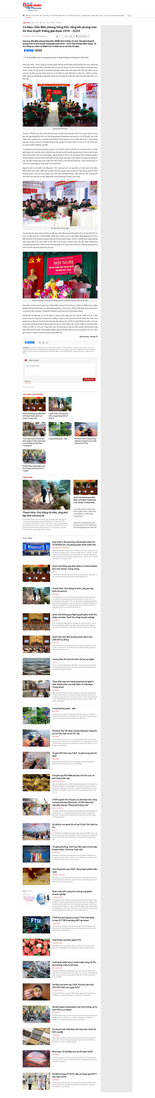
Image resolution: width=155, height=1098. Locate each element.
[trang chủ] (24, 16)
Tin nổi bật (28, 477)
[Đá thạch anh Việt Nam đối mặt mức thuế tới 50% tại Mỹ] (36, 1036)
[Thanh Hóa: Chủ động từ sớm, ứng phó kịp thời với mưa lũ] (60, 404)
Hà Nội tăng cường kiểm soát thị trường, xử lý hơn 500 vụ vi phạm (34, 468)
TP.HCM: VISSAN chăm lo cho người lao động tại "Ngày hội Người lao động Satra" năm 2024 (56, 57)
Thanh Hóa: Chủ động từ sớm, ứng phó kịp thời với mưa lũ (58, 416)
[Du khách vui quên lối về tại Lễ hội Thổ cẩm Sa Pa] (36, 831)
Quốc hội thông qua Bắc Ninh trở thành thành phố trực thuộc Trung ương (34, 416)
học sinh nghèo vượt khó (67, 349)
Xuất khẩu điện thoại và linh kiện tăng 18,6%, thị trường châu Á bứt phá (74, 963)
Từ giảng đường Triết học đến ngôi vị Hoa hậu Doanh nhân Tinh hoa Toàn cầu (74, 848)
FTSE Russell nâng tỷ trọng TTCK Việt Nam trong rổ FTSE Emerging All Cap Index (73, 919)
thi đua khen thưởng (82, 349)
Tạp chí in (107, 15)
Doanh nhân (56, 852)
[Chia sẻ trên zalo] (43, 342)
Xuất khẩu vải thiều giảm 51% (66, 940)
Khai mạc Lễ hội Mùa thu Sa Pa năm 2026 (72, 1051)
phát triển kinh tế (28, 349)
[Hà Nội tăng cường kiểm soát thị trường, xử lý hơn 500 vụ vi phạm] (34, 456)
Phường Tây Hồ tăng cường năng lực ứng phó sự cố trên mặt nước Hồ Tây (85, 441)
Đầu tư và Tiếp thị (57, 808)
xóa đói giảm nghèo (52, 349)
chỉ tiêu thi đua (77, 347)
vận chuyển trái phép (66, 351)
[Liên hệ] (47, 342)
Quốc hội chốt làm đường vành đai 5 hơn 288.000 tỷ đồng (72, 638)
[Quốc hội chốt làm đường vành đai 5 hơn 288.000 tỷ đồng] (36, 644)
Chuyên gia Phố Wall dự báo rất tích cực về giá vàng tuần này (73, 776)
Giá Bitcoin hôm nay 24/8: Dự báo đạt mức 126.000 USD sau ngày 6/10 (73, 986)
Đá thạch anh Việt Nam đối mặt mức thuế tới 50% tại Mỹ (74, 1030)
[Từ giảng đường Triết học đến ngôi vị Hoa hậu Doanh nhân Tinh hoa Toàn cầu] (36, 854)
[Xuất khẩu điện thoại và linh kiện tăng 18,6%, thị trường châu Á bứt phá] (36, 969)
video (101, 15)
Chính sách (55, 620)
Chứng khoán (56, 923)
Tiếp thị (28, 15)
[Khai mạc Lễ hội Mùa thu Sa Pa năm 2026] (36, 1058)
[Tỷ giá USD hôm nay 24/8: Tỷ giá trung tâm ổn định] (36, 760)
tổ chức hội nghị (67, 347)
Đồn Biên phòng (34, 347)
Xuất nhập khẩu (57, 943)
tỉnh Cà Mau (57, 347)
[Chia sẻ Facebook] (28, 50)
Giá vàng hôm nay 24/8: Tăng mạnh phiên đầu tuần (74, 870)
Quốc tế (58, 22)
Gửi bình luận (89, 379)
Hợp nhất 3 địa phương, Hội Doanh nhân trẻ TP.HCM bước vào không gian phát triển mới (85, 525)
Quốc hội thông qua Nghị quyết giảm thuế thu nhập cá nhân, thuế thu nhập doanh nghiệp (74, 616)
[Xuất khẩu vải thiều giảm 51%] (36, 947)
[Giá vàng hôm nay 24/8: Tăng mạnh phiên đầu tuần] (36, 876)
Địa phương (51, 22)
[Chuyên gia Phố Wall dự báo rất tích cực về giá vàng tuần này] (36, 782)
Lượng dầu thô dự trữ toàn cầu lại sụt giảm (73, 659)
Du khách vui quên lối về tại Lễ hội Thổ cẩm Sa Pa (75, 825)
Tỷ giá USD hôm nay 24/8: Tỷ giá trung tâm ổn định (74, 754)
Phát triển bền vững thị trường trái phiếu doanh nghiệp (72, 892)
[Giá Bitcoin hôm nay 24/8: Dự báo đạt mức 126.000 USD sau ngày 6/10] (36, 991)
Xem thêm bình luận (28, 387)
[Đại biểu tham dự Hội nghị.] (60, 203)
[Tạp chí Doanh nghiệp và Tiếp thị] (32, 5)
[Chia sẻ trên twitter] (40, 342)
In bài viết (39, 50)
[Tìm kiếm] (128, 16)
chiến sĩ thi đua (33, 351)
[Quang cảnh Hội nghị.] (60, 105)
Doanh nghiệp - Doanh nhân (60, 548)
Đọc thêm (27, 538)
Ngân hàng (55, 759)
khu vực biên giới (39, 349)
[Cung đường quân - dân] (60, 429)
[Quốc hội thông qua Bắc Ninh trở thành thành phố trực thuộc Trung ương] (34, 404)
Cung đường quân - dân (58, 439)
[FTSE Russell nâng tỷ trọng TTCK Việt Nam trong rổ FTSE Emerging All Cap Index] (36, 924)
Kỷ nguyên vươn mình (117, 15)
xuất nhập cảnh (53, 351)
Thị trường (55, 1035)
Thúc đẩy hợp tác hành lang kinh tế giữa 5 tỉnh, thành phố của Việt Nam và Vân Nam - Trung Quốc (34, 442)
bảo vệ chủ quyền (88, 347)
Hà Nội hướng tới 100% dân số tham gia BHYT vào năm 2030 (74, 1075)
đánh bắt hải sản (79, 351)
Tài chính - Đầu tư (57, 897)
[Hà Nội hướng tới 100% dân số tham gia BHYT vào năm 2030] (36, 1081)
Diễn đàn (42, 22)
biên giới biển (43, 351)
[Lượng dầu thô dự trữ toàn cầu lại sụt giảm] (36, 666)
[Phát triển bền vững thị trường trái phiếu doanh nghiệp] (36, 898)
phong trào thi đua (46, 347)
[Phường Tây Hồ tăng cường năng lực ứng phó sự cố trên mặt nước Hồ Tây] (86, 429)
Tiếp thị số (34, 22)
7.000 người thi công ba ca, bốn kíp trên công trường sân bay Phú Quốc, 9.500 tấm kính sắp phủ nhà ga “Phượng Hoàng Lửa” (74, 802)
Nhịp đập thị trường (58, 781)
